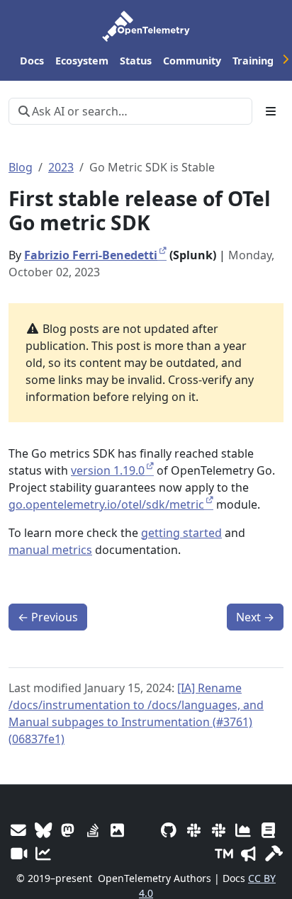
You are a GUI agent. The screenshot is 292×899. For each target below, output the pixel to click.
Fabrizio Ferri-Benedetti (90, 255)
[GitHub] (169, 830)
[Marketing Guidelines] (249, 853)
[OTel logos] (117, 830)
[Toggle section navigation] (271, 111)
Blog (21, 167)
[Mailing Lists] (18, 830)
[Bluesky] (42, 830)
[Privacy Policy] (268, 830)
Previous (48, 617)
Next (255, 617)
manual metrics (50, 550)
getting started (181, 533)
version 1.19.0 (108, 470)
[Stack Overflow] (92, 830)
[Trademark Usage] (224, 853)
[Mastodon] (67, 830)
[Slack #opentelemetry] (218, 830)
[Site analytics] (42, 853)
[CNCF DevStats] (243, 830)
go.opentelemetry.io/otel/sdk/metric (106, 504)
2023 (61, 167)
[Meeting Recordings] (18, 853)
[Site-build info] (273, 853)
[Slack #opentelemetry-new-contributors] (193, 830)
